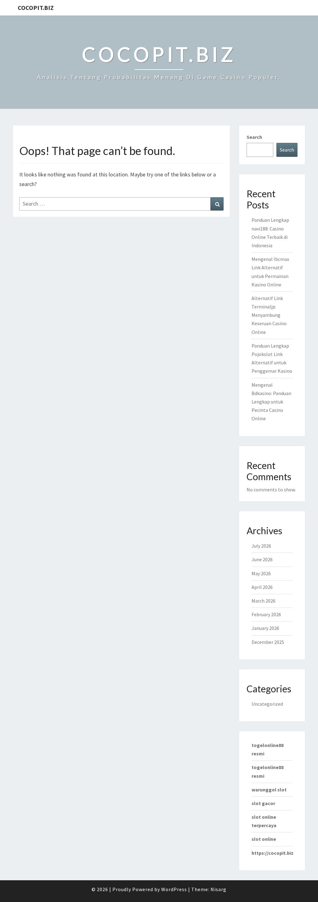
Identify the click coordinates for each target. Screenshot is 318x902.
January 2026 (265, 628)
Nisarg (218, 889)
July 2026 (261, 546)
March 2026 (263, 601)
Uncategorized (267, 704)
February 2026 (266, 614)
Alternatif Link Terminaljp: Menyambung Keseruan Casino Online (269, 315)
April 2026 (262, 587)
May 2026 (261, 573)
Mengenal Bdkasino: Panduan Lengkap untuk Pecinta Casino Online (271, 402)
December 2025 (268, 642)
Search (254, 137)
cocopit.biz (36, 7)
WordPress (174, 889)
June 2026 (262, 559)
